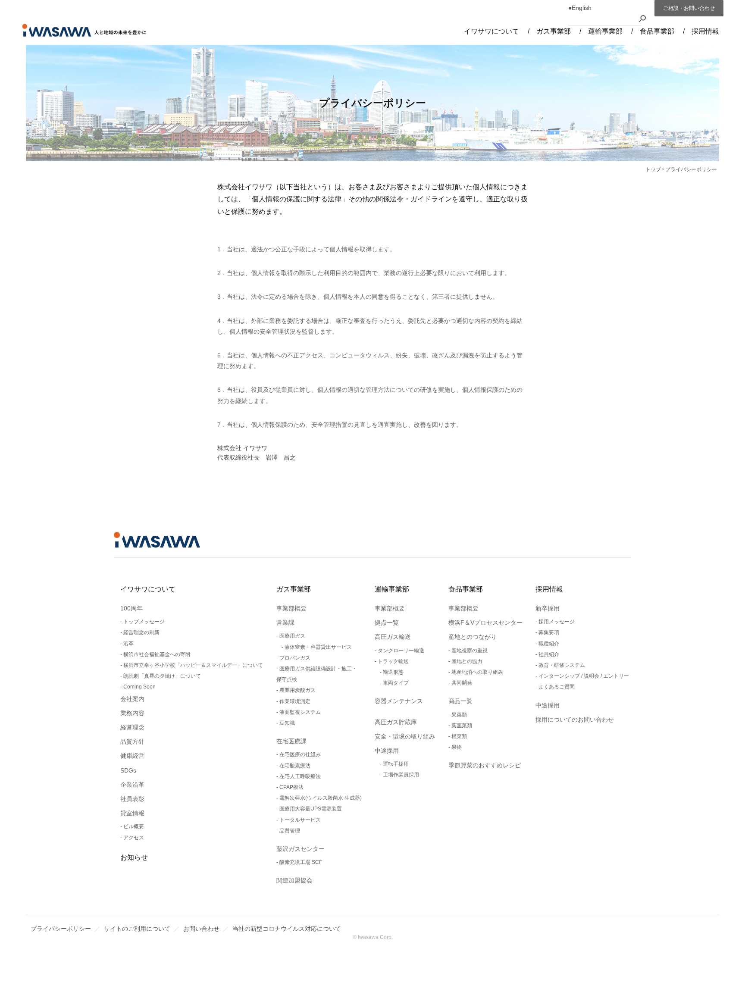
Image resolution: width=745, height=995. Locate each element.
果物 (456, 747)
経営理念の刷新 (141, 632)
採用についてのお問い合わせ (574, 719)
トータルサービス (300, 820)
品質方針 (132, 741)
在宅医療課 (291, 741)
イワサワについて (147, 589)
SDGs (128, 770)
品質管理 (289, 831)
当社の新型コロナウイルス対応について (286, 928)
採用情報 (549, 589)
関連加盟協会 (294, 880)
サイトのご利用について (137, 928)
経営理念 (132, 727)
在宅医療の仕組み (300, 754)
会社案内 (132, 698)
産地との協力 (466, 661)
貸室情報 (132, 813)
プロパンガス (294, 658)
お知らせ (134, 857)
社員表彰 (132, 798)
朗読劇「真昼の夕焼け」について (162, 676)
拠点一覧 (387, 622)
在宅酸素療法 (294, 766)
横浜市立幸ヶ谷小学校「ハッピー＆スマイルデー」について (193, 665)
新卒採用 (547, 608)
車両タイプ (396, 683)
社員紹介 (548, 654)
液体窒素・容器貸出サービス (318, 647)
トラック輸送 (393, 661)
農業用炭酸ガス (297, 690)
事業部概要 (291, 608)
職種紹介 (548, 644)
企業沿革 (132, 784)
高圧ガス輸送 (393, 636)
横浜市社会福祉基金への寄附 (157, 654)
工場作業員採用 (401, 775)
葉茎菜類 (461, 726)
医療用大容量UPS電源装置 (310, 809)
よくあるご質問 (556, 687)
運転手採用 (396, 764)
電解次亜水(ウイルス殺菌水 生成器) (320, 798)
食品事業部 (465, 589)
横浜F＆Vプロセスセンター (485, 622)
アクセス (133, 838)
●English (580, 7)
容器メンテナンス (399, 701)
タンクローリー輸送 (401, 651)
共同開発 (461, 683)
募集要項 (548, 632)
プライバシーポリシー (61, 928)
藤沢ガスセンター (300, 848)
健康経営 (132, 755)
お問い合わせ (201, 928)
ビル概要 (133, 826)
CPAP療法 (291, 787)
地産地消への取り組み (477, 672)
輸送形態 (393, 672)
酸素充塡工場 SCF (300, 862)
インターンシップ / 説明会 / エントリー (583, 676)
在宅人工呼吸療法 (300, 776)
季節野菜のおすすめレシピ (484, 765)
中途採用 (387, 750)
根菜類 (459, 736)
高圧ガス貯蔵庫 (396, 722)
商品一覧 (460, 701)
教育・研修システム (561, 665)
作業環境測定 (294, 701)
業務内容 (132, 713)
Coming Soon (139, 687)
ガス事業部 (293, 589)
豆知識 (287, 723)
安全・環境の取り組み (405, 736)
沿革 (128, 644)
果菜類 (459, 715)
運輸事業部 (392, 589)
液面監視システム (300, 712)
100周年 (131, 608)
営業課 (285, 622)
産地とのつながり (472, 636)
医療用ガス (292, 636)
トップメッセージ (144, 622)
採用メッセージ (556, 622)
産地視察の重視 (469, 651)
